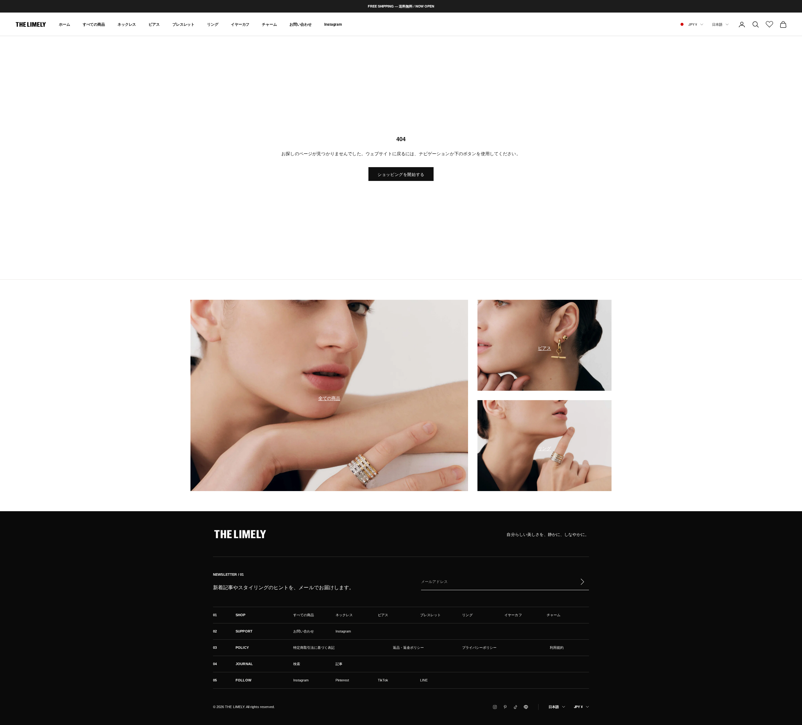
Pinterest (342, 680)
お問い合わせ (300, 24)
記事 (339, 664)
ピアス (154, 24)
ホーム (64, 24)
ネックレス (126, 24)
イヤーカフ (240, 24)
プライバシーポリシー (479, 647)
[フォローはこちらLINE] (525, 707)
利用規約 (557, 647)
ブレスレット (183, 24)
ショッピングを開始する (401, 174)
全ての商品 (329, 398)
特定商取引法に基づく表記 (314, 647)
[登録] (582, 582)
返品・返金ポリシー (408, 647)
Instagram (333, 24)
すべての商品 (94, 24)
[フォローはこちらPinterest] (505, 707)
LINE (424, 680)
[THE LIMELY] (240, 534)
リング (212, 24)
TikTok (383, 680)
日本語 (717, 24)
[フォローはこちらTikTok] (515, 707)
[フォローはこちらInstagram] (494, 707)
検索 (296, 664)
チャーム (269, 24)
